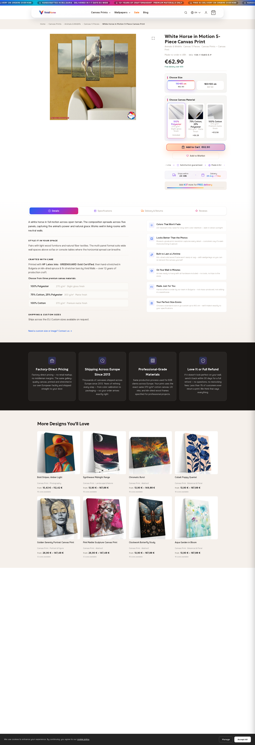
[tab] (53, 210)
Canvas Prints (99, 12)
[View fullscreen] (153, 38)
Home (42, 24)
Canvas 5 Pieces (91, 24)
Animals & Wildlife (72, 24)
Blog (145, 12)
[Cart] (213, 12)
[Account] (206, 13)
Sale (136, 12)
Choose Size (175, 77)
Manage (226, 739)
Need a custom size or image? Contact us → (50, 331)
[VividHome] (47, 12)
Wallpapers (121, 12)
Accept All (243, 739)
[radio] (181, 85)
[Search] (186, 13)
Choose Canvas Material (182, 99)
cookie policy (83, 739)
